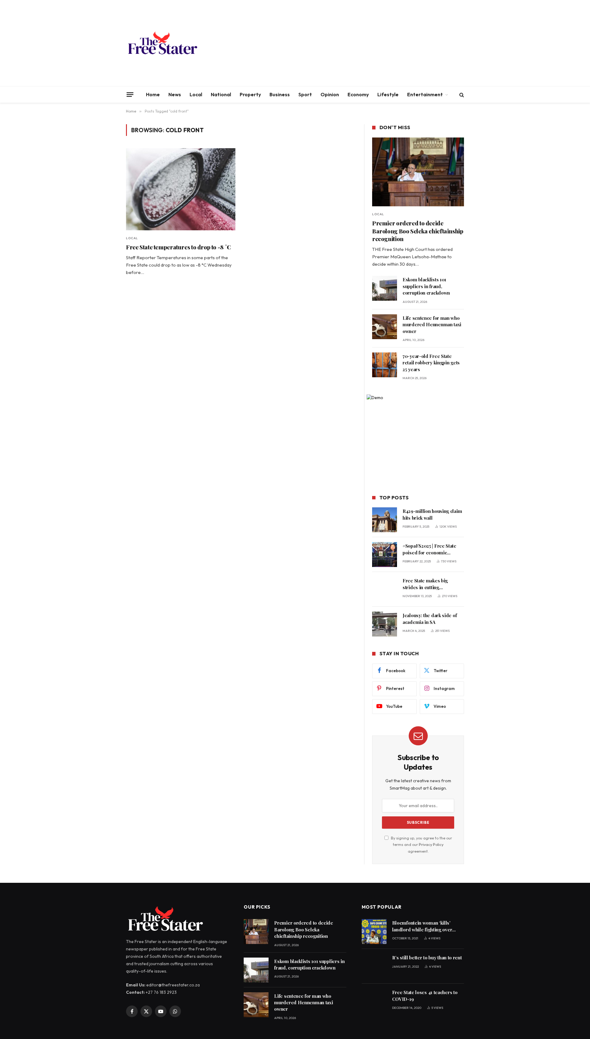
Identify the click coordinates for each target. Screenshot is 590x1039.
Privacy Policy (431, 844)
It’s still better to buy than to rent (427, 957)
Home (153, 94)
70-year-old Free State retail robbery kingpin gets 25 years (431, 362)
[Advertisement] (352, 43)
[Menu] (130, 94)
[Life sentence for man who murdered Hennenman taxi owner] (384, 326)
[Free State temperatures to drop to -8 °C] (180, 189)
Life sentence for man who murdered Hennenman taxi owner (432, 324)
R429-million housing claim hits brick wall (432, 514)
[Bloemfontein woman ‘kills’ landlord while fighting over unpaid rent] (374, 931)
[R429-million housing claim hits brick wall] (384, 519)
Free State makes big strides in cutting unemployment (425, 584)
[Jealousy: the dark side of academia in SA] (384, 624)
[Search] (461, 94)
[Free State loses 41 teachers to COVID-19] (374, 1001)
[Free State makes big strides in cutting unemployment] (384, 589)
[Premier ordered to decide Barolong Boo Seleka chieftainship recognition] (418, 171)
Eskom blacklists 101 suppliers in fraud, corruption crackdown (426, 286)
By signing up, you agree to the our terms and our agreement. (421, 844)
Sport (305, 94)
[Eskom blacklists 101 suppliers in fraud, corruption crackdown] (384, 288)
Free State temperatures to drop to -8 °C (178, 247)
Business (279, 94)
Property (250, 94)
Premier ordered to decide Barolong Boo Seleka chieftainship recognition (417, 231)
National (221, 94)
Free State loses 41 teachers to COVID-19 (425, 995)
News (174, 94)
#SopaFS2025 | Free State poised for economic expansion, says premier (429, 549)
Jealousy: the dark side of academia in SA (430, 618)
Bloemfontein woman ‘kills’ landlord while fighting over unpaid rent (422, 926)
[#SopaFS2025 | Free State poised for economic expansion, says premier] (384, 554)
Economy (358, 94)
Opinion (330, 94)
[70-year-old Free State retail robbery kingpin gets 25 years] (384, 364)
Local (196, 94)
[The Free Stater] (162, 43)
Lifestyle (388, 94)
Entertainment (425, 94)
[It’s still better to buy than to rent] (374, 966)
